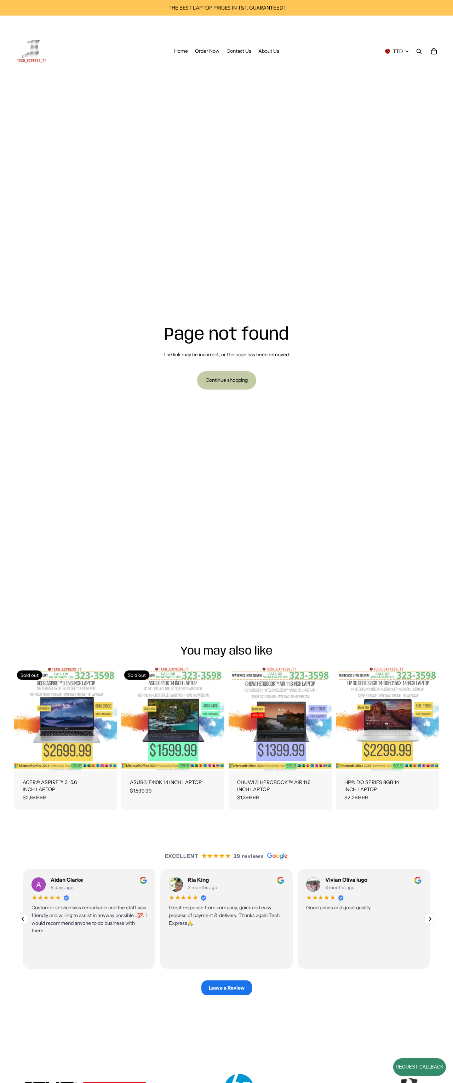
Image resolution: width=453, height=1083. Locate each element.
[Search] (419, 51)
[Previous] (23, 919)
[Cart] (434, 51)
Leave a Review (227, 988)
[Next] (430, 919)
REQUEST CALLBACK (419, 1067)
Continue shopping (227, 380)
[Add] (320, 759)
